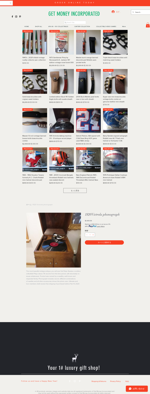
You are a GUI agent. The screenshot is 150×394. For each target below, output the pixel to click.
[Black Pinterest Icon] (20, 16)
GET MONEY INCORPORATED (74, 13)
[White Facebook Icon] (69, 381)
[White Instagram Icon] (74, 381)
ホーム (28, 205)
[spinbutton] (90, 235)
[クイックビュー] (61, 81)
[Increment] (93, 235)
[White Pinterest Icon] (79, 381)
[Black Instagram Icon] (16, 16)
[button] (148, 24)
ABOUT (101, 378)
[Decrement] (86, 235)
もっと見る (75, 190)
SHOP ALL (48, 378)
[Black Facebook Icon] (12, 16)
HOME (35, 378)
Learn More (101, 226)
